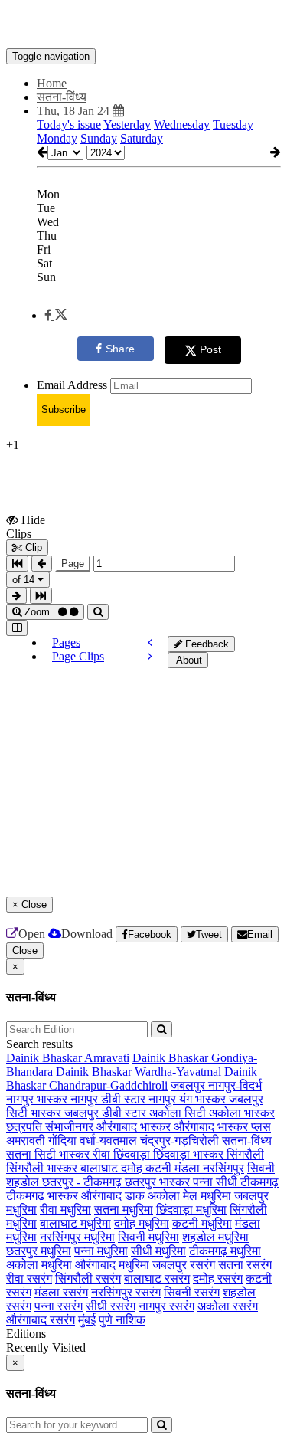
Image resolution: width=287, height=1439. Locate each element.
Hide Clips (25, 526)
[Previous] (150, 642)
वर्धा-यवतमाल (110, 1140)
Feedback (205, 644)
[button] (55, 315)
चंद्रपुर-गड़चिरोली (181, 1140)
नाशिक (130, 1319)
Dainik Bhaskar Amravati (67, 1057)
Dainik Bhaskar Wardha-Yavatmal (140, 1071)
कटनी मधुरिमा (202, 1223)
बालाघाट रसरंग (157, 1278)
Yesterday (127, 124)
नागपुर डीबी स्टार (109, 1099)
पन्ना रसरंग (58, 1306)
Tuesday (233, 124)
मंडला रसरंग (61, 1292)
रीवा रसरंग (29, 1278)
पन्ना (204, 1181)
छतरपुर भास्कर (159, 1181)
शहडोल (24, 1181)
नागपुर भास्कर (38, 1099)
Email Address (72, 385)
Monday (57, 138)
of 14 (25, 579)
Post (210, 349)
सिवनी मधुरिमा (148, 1237)
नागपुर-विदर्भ (235, 1085)
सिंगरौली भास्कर (43, 1168)
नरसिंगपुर (223, 1168)
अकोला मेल (174, 1195)
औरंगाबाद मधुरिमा (112, 1264)
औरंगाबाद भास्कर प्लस (222, 1126)
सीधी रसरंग (110, 1306)
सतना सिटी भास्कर (49, 1154)
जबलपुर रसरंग (183, 1264)
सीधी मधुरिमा (158, 1250)
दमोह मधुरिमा (141, 1223)
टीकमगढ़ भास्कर (43, 1195)
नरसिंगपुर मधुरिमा (77, 1237)
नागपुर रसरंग (166, 1306)
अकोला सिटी (179, 1112)
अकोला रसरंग (227, 1306)
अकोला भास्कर (242, 1112)
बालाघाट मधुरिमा (75, 1223)
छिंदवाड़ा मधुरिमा (191, 1209)
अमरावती (27, 1140)
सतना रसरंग (245, 1264)
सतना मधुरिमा (123, 1209)
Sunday (98, 138)
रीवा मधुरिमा (65, 1209)
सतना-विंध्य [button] (61, 96)
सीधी (228, 1181)
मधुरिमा (216, 1195)
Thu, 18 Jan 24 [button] (75, 110)
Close (25, 950)
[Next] (150, 656)
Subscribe (63, 409)
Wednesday (182, 124)
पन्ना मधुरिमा (101, 1250)
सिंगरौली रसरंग (88, 1278)
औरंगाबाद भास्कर (135, 1126)
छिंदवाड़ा (133, 1154)
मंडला (188, 1168)
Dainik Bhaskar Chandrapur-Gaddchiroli (131, 1078)
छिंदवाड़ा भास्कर (190, 1154)
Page (72, 563)
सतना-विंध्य (247, 1140)
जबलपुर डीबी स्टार (106, 1112)
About (188, 660)
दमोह (133, 1168)
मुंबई (87, 1319)
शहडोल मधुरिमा (215, 1237)
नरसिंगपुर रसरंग (126, 1292)
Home (52, 83)
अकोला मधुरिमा (39, 1264)
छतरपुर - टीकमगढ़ (83, 1181)
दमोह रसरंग (218, 1278)
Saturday (141, 138)
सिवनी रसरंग (192, 1292)
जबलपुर (189, 1085)
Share (120, 349)
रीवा (103, 1154)
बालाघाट (100, 1168)
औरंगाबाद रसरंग (40, 1319)
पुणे (107, 1319)
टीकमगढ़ (259, 1181)
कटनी (159, 1168)
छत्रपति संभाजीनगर (51, 1126)
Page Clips (78, 656)
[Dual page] (17, 628)
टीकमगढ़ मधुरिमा (225, 1250)
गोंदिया (64, 1140)
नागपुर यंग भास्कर (188, 1099)
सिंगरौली (245, 1154)
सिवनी (261, 1168)
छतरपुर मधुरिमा (38, 1250)
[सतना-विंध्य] (143, 25)
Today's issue (69, 124)
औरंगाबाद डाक (114, 1195)
